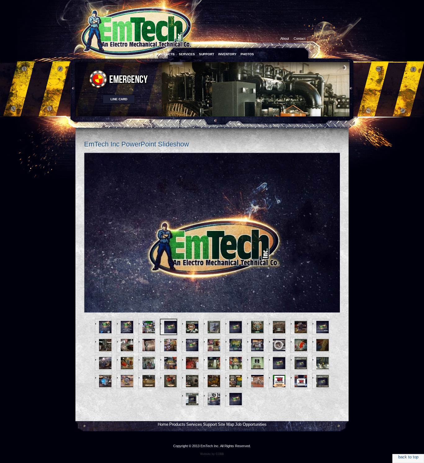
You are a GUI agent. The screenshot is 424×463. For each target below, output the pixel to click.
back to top (408, 457)
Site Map (226, 424)
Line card (119, 99)
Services (194, 424)
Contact (299, 38)
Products (177, 424)
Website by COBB (212, 454)
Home (163, 424)
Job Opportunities (251, 424)
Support (210, 424)
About (284, 38)
